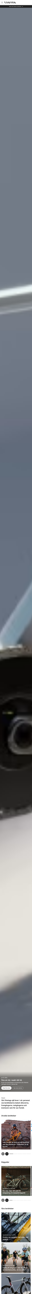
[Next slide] (7, 1153)
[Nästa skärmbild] (7, 1200)
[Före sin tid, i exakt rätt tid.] (16, 550)
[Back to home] (10, 2)
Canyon (3, 1098)
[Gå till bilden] (16, 1153)
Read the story (6, 1088)
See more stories (18, 1088)
